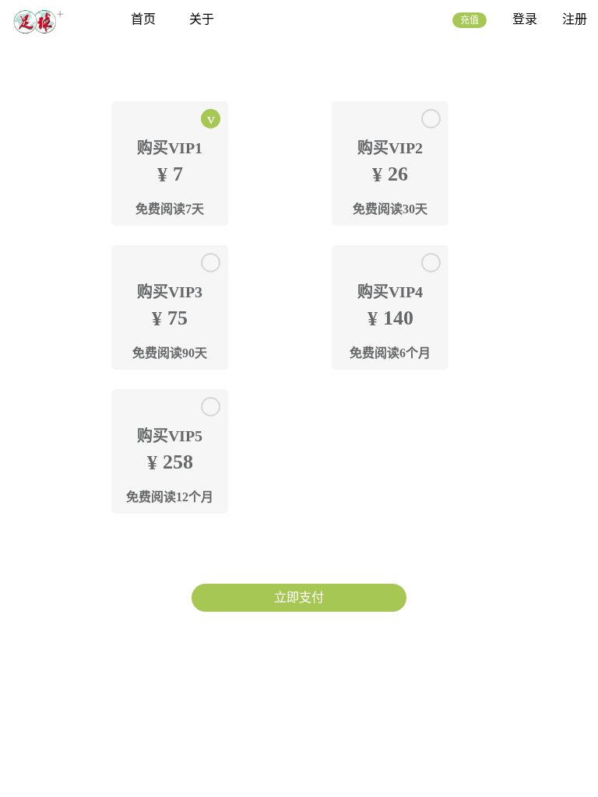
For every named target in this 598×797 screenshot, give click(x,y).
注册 (574, 19)
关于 (201, 19)
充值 (469, 20)
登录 (524, 19)
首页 (143, 19)
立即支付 (299, 597)
